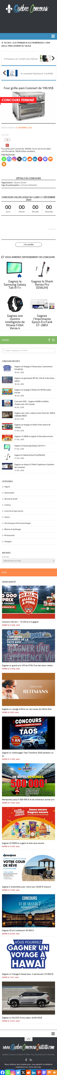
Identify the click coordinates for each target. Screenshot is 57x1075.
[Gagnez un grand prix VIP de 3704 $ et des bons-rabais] (7, 380)
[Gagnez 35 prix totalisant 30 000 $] (28, 910)
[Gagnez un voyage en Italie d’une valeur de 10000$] (7, 426)
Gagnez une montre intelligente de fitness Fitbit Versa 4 (15, 322)
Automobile (9, 493)
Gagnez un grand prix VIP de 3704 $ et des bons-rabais (27, 665)
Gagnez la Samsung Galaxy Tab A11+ (15, 284)
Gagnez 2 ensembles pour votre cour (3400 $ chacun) (26, 887)
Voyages (8, 541)
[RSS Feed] (53, 340)
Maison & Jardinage (12, 529)
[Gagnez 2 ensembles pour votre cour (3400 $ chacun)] (28, 867)
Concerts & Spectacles (13, 511)
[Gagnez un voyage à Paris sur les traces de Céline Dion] (28, 689)
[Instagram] (14, 159)
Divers (7, 517)
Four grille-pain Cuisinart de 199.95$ (28, 88)
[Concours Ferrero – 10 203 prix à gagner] (28, 602)
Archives (5, 557)
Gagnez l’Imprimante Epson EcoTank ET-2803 (42, 320)
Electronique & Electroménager (28, 43)
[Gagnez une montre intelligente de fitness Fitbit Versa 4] (14, 304)
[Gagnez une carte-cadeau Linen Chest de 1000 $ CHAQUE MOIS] (7, 414)
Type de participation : (10, 185)
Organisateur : (7, 182)
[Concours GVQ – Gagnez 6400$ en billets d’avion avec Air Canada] (7, 403)
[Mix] (50, 159)
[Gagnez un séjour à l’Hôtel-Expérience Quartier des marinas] (7, 466)
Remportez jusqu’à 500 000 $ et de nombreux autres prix (28, 799)
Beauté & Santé (10, 499)
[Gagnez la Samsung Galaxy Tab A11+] (14, 269)
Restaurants (9, 535)
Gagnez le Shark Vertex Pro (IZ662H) (42, 284)
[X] (19, 159)
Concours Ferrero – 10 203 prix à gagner (20, 622)
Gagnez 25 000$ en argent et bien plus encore (33, 436)
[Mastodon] (45, 159)
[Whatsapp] (4, 159)
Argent (7, 487)
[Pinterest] (40, 159)
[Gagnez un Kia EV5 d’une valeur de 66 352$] (28, 998)
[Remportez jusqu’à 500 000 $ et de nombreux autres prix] (28, 779)
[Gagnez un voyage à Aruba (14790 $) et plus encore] (7, 391)
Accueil (7, 43)
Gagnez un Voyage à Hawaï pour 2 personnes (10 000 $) (27, 974)
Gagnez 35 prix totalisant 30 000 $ (18, 930)
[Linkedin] (35, 159)
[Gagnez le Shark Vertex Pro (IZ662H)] (42, 269)
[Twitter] (24, 159)
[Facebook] (9, 159)
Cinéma (7, 505)
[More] (4, 164)
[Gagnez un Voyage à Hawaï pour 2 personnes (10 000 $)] (7, 368)
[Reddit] (29, 159)
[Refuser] (53, 1068)
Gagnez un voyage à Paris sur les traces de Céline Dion (27, 709)
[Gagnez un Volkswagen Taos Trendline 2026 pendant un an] (28, 733)
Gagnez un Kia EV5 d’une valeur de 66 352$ (22, 1017)
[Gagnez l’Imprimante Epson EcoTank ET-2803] (42, 304)
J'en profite (28, 244)
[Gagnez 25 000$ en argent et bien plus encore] (7, 438)
